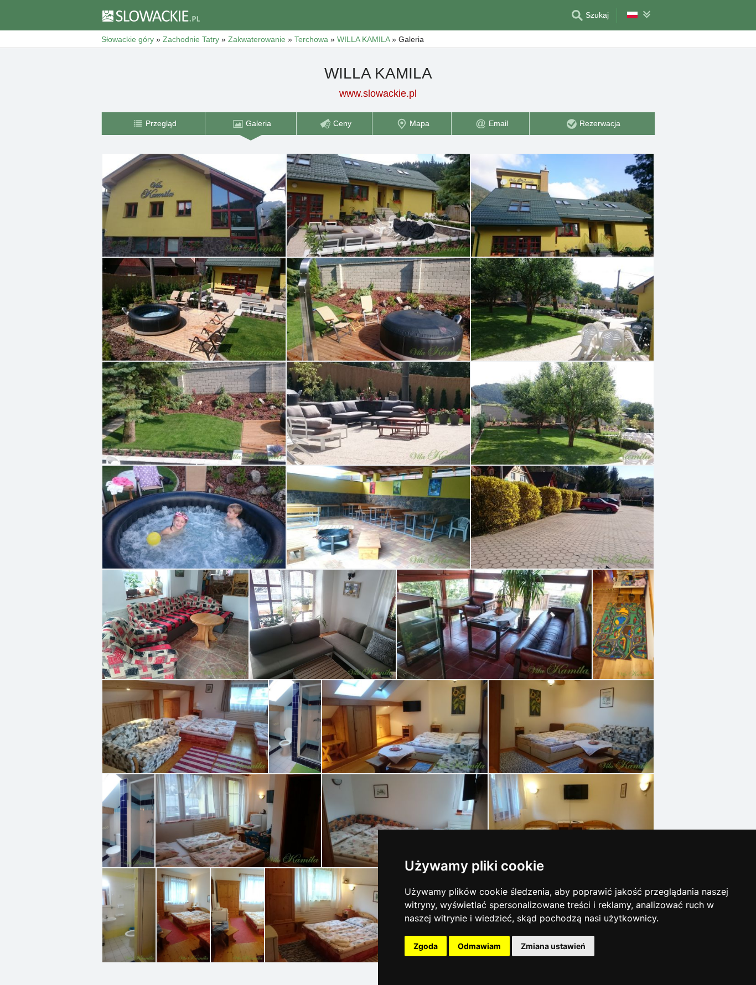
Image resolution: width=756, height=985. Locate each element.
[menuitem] (153, 123)
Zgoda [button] (425, 946)
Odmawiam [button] (479, 946)
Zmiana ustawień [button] (553, 946)
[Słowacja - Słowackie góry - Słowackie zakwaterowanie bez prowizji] (150, 15)
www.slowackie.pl (378, 93)
